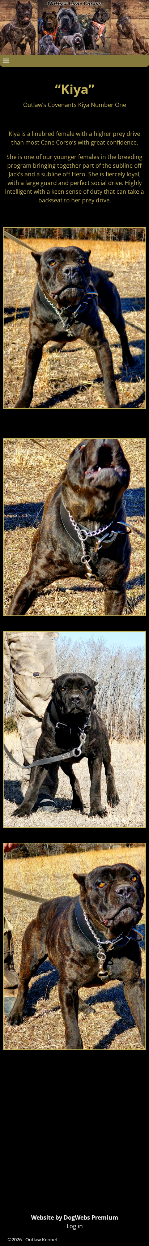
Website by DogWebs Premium (74, 1217)
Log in (75, 1226)
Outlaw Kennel (41, 1239)
